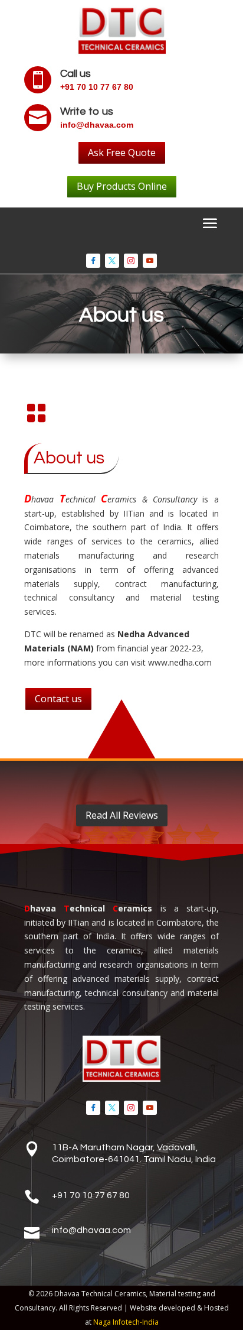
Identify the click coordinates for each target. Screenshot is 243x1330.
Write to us (86, 111)
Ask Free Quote (122, 152)
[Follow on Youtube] (150, 261)
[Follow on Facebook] (93, 261)
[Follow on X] (112, 261)
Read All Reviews (122, 815)
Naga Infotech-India (126, 1322)
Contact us (58, 698)
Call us (75, 73)
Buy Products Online (122, 186)
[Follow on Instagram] (131, 261)
